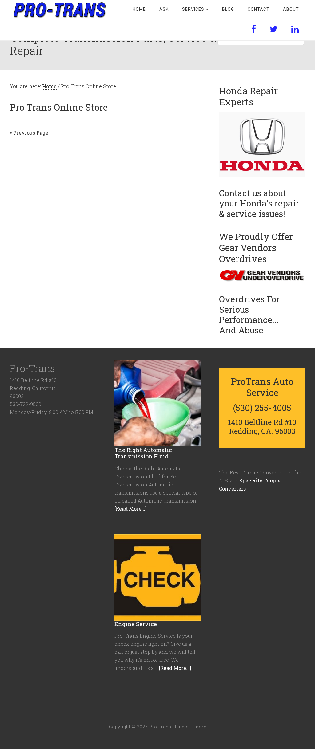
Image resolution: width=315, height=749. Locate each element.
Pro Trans (59, 9)
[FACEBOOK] (254, 29)
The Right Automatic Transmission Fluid (143, 453)
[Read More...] (130, 508)
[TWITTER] (273, 29)
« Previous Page (29, 132)
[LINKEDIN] (295, 29)
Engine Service (135, 624)
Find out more (190, 726)
